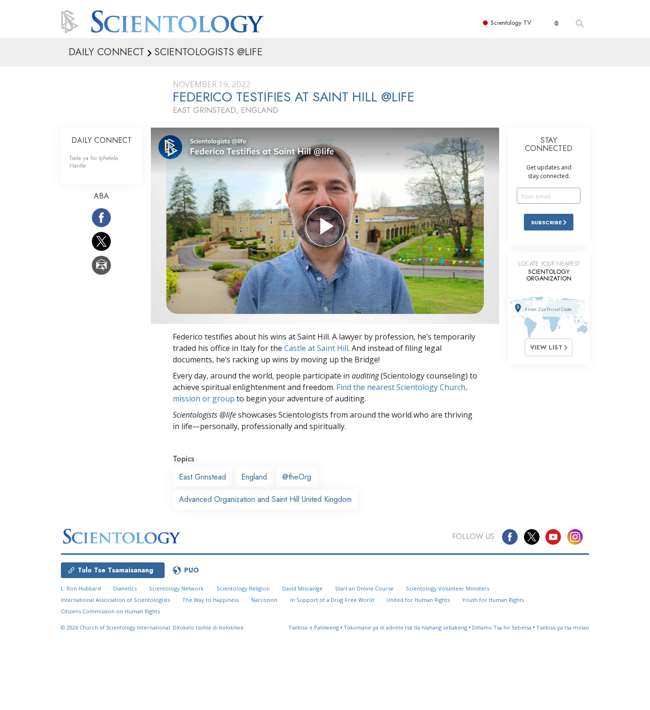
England (254, 476)
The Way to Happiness (210, 599)
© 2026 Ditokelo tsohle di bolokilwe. (153, 627)
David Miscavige (302, 588)
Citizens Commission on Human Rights (110, 611)
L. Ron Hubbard (81, 588)
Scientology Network (176, 588)
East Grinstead (202, 476)
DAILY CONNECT (101, 140)
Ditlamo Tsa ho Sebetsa (502, 627)
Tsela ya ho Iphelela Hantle (93, 161)
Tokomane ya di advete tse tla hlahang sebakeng (405, 627)
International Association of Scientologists (115, 599)
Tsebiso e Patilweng (313, 627)
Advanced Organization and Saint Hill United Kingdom (265, 499)
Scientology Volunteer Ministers (447, 588)
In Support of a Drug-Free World (332, 599)
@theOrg (296, 476)
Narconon (264, 599)
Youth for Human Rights (493, 599)
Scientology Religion (243, 588)
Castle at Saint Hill (316, 348)
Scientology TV (511, 22)
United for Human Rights (418, 599)
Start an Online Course (364, 588)
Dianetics (125, 588)
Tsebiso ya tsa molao (562, 627)
